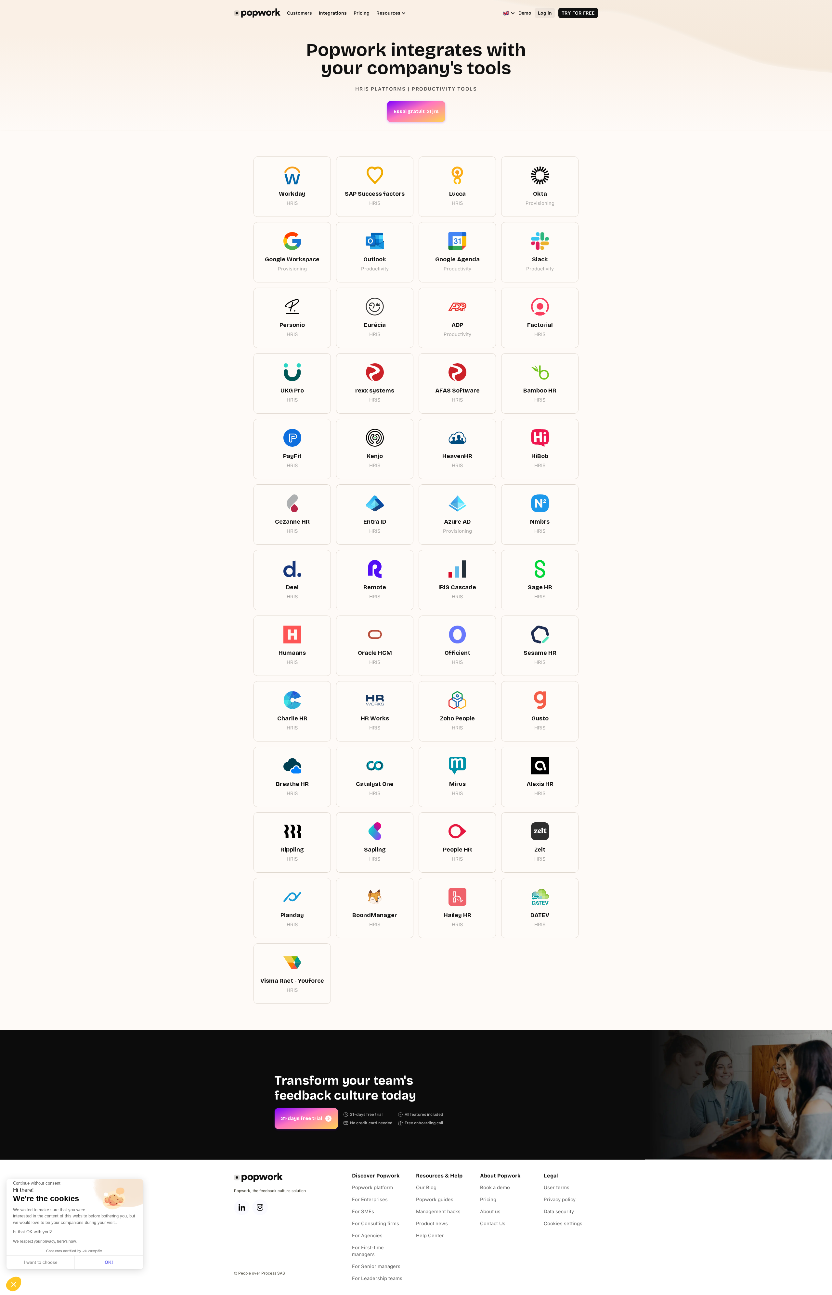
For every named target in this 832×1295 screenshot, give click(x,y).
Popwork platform (372, 1187)
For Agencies (367, 1236)
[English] (506, 12)
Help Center (430, 1236)
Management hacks (438, 1211)
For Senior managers (376, 1266)
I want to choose (41, 1262)
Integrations (333, 13)
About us (490, 1211)
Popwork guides (434, 1199)
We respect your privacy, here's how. (45, 1241)
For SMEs (363, 1211)
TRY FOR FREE (578, 13)
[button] (388, 13)
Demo (524, 13)
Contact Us (492, 1224)
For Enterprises (370, 1199)
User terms (556, 1187)
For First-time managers (368, 1251)
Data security (559, 1211)
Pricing (362, 13)
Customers (299, 13)
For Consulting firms (375, 1224)
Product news (432, 1224)
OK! (109, 1262)
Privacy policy (560, 1199)
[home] (257, 13)
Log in (545, 13)
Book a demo (495, 1187)
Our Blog (426, 1187)
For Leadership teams (377, 1278)
